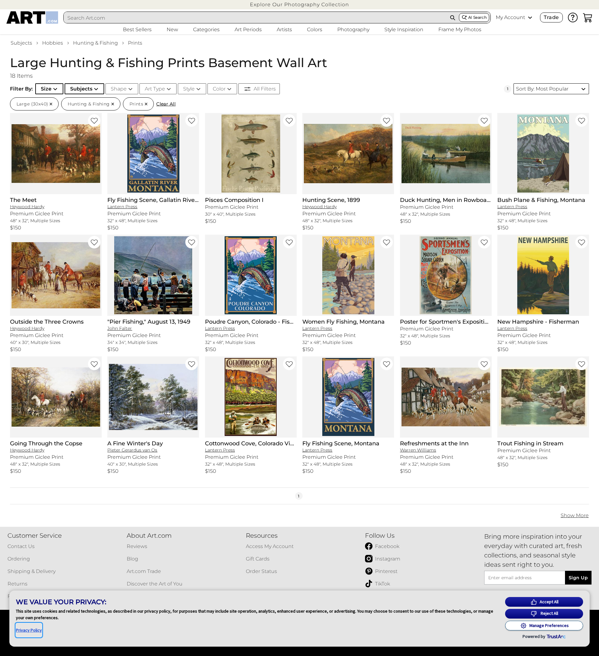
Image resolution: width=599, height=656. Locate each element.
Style (189, 89)
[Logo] (32, 17)
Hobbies (52, 43)
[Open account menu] (530, 17)
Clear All (166, 104)
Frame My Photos (459, 29)
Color (219, 89)
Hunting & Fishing (95, 43)
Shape (119, 89)
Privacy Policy (29, 630)
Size (46, 89)
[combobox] (255, 18)
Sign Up (578, 577)
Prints (135, 43)
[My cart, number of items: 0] (588, 17)
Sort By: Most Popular (542, 89)
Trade (551, 17)
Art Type (155, 89)
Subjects (21, 43)
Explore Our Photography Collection (299, 4)
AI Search (477, 17)
